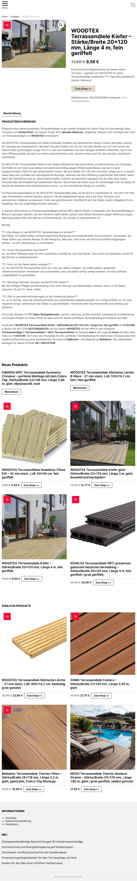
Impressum (11, 824)
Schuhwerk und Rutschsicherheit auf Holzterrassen (34, 852)
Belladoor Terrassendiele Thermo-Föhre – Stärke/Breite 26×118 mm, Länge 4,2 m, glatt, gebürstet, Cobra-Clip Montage (32, 777)
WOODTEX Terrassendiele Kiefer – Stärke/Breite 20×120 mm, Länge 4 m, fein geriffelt (32, 567)
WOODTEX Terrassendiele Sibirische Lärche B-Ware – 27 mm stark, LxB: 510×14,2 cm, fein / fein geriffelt (102, 376)
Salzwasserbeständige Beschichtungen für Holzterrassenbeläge (42, 841)
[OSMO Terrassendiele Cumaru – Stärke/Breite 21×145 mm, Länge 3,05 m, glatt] (102, 643)
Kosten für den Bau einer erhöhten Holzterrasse (32, 863)
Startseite (11, 817)
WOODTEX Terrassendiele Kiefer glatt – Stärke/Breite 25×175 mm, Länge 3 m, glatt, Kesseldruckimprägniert (101, 473)
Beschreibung (12, 113)
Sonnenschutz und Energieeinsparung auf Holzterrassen (37, 847)
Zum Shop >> (83, 88)
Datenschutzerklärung (18, 820)
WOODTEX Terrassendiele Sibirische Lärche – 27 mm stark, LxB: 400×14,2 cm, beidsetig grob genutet (33, 684)
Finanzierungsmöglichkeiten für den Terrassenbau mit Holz (39, 857)
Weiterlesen (11, 391)
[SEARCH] (133, 5)
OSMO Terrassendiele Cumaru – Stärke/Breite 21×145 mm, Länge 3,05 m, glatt (100, 684)
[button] (61, 25)
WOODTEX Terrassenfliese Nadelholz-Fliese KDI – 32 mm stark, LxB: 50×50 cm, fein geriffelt (33, 473)
